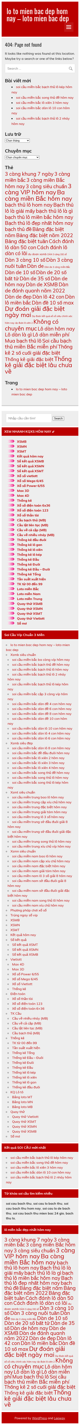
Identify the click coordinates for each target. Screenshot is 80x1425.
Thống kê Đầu (28, 559)
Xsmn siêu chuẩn (23, 851)
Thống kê (24, 500)
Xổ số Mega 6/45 (30, 481)
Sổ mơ (22, 623)
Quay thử (17, 1112)
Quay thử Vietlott (31, 618)
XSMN (22, 446)
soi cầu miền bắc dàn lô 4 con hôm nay (41, 733)
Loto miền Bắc (28, 589)
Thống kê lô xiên (30, 550)
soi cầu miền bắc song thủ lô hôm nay (40, 777)
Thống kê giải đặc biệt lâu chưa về (38, 365)
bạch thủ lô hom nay (29, 204)
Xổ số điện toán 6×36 (28, 1008)
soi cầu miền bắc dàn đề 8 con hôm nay (42, 714)
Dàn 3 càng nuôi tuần (34, 1313)
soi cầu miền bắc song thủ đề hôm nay (45, 97)
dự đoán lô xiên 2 (24, 322)
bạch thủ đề (18, 229)
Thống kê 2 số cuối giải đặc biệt (39, 349)
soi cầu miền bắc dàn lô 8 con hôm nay (41, 748)
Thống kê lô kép (29, 554)
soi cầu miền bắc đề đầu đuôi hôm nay (41, 753)
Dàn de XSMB (42, 284)
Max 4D (23, 495)
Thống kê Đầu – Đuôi (33, 569)
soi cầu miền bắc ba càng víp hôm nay (41, 660)
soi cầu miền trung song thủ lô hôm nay (41, 841)
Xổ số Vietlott (22, 984)
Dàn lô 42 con (48, 296)
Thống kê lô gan (29, 545)
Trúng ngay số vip (24, 915)
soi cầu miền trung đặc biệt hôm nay (39, 807)
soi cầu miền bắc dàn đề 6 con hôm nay (42, 709)
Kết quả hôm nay (30, 456)
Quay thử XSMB (29, 604)
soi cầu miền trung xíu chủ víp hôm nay (41, 846)
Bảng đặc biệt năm (41, 1288)
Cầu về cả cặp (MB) (32, 530)
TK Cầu (15, 1013)
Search (58, 418)
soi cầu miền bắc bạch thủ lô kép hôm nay (41, 1158)
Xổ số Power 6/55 (31, 486)
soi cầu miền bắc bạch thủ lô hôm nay (40, 669)
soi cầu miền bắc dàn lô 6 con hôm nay (41, 738)
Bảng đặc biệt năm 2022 (44, 235)
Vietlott (16, 959)
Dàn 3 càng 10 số (25, 260)
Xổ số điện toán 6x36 (33, 505)
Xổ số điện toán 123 (32, 510)
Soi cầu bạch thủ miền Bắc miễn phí (38, 343)
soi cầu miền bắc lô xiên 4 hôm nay (38, 768)
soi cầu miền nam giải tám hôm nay (39, 871)
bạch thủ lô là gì (54, 211)
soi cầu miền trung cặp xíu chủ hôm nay (42, 802)
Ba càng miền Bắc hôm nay (38, 195)
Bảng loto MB (22, 1107)
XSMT (21, 451)
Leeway (59, 1418)
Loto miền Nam (28, 594)
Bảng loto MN (22, 1102)
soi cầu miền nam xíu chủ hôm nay (38, 905)
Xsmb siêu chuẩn (23, 655)
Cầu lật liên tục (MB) (32, 525)
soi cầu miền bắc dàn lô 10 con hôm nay (42, 728)
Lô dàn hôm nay (56, 328)
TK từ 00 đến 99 (29, 584)
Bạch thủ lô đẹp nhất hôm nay (39, 223)
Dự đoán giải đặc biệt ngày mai (35, 312)
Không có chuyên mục (31, 325)
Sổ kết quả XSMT (30, 471)
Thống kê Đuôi (28, 564)
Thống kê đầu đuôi (31, 540)
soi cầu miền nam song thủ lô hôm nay (41, 900)
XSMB (21, 441)
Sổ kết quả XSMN (30, 466)
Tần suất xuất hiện (31, 579)
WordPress (39, 1418)
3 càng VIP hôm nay (38, 189)
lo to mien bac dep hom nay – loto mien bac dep (38, 14)
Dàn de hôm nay (29, 1328)
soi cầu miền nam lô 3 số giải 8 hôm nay (42, 876)
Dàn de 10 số (20, 272)
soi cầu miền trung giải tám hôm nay (39, 812)
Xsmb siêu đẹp (21, 743)
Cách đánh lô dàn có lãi (40, 1303)
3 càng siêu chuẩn (46, 186)
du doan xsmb (37, 254)
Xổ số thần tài (28, 515)
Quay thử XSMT (29, 613)
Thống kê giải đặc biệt (29, 359)
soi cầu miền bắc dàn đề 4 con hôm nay (42, 704)
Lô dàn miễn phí (51, 334)
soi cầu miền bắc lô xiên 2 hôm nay (38, 758)
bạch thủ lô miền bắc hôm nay (39, 217)
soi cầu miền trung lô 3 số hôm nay (38, 817)
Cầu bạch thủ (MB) (31, 520)
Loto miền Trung (29, 599)
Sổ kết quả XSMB (30, 461)
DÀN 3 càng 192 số (57, 254)
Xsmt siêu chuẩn (22, 792)
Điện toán (17, 994)
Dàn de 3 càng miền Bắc (57, 267)
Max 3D (23, 491)
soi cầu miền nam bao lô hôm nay (37, 856)
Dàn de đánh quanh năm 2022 (36, 287)
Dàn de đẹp (18, 296)
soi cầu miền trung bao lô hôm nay (38, 797)
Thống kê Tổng (29, 574)
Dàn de (35, 266)
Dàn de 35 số (35, 278)
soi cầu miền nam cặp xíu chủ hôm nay (41, 861)
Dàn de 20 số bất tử (27, 1323)
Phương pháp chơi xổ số (28, 910)
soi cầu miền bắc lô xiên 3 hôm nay (42, 103)
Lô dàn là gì (18, 334)
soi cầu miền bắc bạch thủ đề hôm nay (41, 664)
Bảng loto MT (22, 1097)
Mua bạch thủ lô (23, 340)
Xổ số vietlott (27, 476)
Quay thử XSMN (30, 609)
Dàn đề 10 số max (53, 302)
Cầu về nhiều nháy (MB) (36, 535)
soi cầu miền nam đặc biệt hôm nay (38, 866)
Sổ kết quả (18, 940)
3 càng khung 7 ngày (29, 174)
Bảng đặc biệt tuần (26, 241)
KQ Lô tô (16, 1092)
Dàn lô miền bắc (39, 1343)
